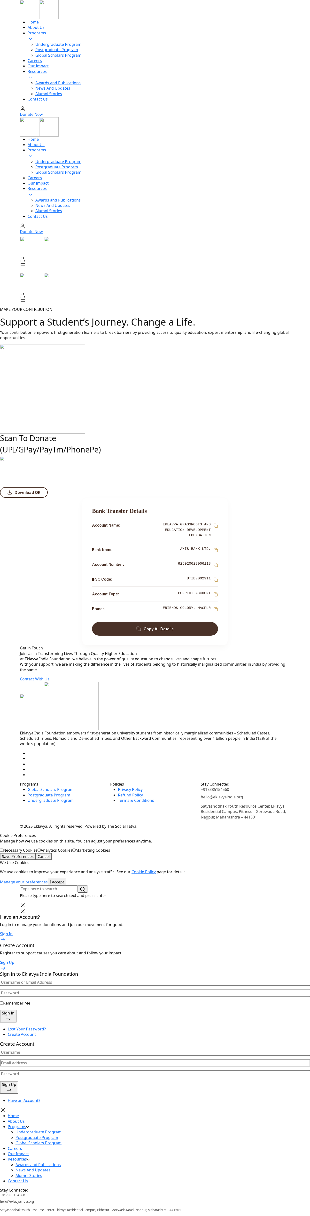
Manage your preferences (24, 882)
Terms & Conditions (136, 800)
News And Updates (52, 88)
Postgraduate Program (56, 49)
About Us (36, 27)
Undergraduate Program (58, 44)
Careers (35, 60)
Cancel (44, 856)
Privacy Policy (130, 789)
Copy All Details (159, 628)
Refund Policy (130, 795)
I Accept (57, 882)
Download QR (27, 492)
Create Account (22, 1034)
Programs (37, 33)
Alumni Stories (48, 93)
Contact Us (38, 99)
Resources (37, 71)
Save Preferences (18, 856)
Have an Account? (24, 1100)
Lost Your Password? (27, 1029)
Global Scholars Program (58, 55)
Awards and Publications (58, 83)
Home (33, 22)
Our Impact (38, 66)
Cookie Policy (144, 871)
